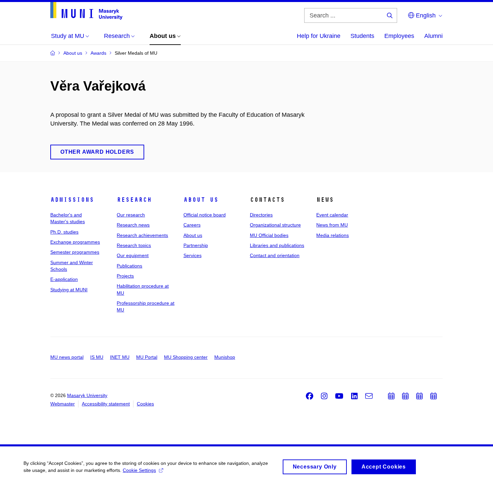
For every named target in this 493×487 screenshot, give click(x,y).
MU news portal (67, 357)
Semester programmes (74, 252)
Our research (131, 214)
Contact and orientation (274, 255)
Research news (133, 225)
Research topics (134, 245)
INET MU (119, 357)
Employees (399, 36)
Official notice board (204, 214)
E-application (64, 279)
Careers (192, 225)
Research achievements (142, 235)
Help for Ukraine (318, 36)
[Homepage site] (86, 11)
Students (362, 36)
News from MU (332, 225)
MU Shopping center (186, 357)
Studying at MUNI (69, 289)
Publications (129, 266)
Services (192, 255)
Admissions (72, 199)
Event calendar (332, 214)
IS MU (96, 357)
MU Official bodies (269, 235)
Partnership (195, 245)
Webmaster (62, 403)
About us (200, 199)
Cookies (145, 403)
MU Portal (146, 357)
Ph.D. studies (64, 232)
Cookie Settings (139, 470)
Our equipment (133, 255)
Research (134, 199)
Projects (125, 276)
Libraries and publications (277, 245)
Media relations (332, 235)
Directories (261, 214)
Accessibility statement (106, 403)
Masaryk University (87, 395)
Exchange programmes (75, 242)
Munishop (224, 357)
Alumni (433, 36)
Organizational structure (275, 225)
